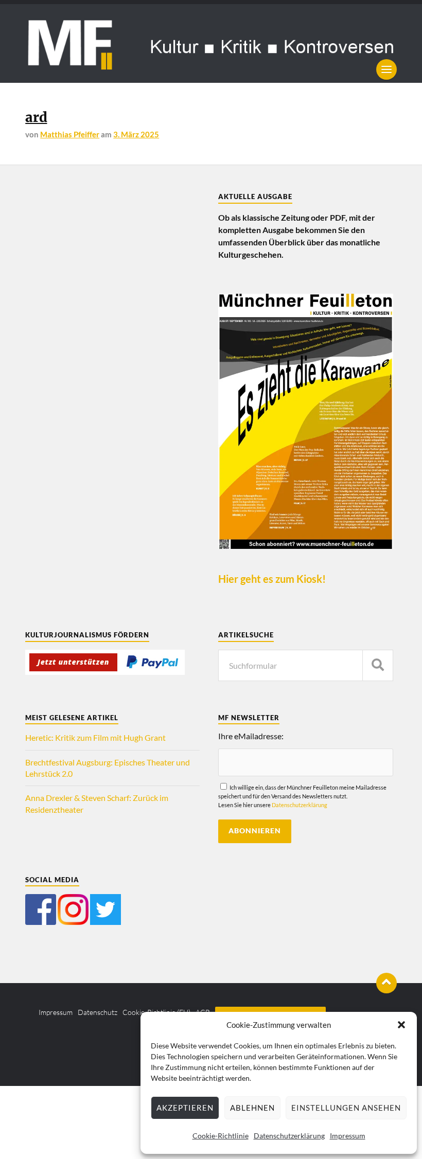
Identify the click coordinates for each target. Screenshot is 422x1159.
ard (36, 117)
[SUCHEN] (377, 665)
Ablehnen (252, 1107)
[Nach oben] (386, 983)
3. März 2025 (136, 134)
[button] (401, 1025)
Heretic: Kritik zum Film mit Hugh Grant (95, 737)
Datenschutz (97, 1012)
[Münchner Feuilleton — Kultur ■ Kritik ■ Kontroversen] (211, 43)
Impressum (347, 1135)
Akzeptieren (185, 1107)
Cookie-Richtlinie (220, 1135)
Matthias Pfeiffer (69, 134)
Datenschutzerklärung (289, 1135)
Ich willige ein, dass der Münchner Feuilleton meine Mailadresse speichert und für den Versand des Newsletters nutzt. (302, 796)
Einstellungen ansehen (346, 1107)
